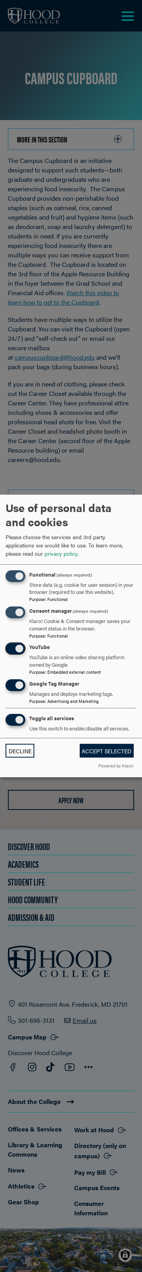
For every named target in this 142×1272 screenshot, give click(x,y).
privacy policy (61, 553)
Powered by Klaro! (115, 765)
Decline (20, 751)
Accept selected (106, 751)
